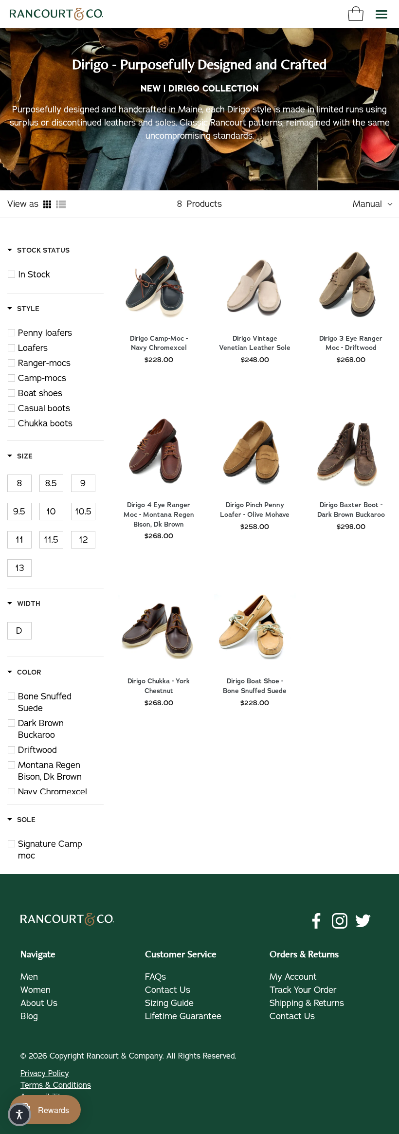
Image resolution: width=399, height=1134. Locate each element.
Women (35, 990)
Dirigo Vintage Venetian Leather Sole (254, 343)
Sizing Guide (169, 1003)
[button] (19, 1114)
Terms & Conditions (55, 1085)
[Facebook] (316, 921)
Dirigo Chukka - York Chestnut (158, 686)
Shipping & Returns (307, 1003)
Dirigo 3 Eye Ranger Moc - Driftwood (350, 343)
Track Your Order (303, 990)
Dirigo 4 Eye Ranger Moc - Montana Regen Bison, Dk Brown (159, 514)
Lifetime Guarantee (183, 1016)
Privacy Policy (44, 1073)
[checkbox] (61, 274)
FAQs (155, 977)
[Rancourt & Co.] (56, 14)
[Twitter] (363, 921)
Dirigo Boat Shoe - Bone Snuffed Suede (255, 686)
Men (29, 977)
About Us (38, 1003)
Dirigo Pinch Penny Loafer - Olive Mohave (255, 509)
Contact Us (167, 990)
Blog (29, 1016)
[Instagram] (339, 921)
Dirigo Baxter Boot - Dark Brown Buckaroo (351, 509)
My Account (293, 977)
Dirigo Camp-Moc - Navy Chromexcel (159, 343)
